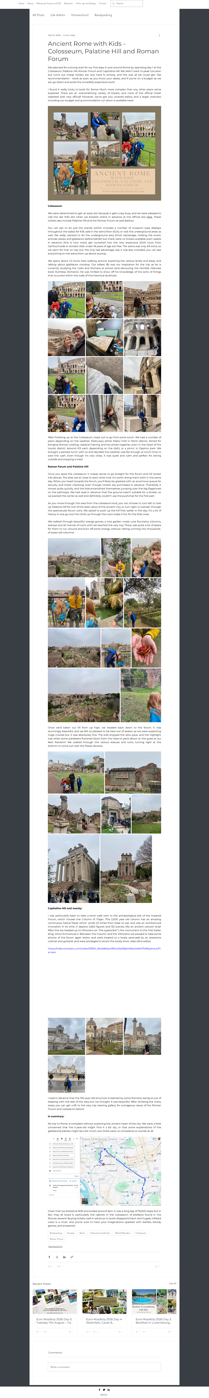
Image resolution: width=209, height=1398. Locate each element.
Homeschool (80, 15)
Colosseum (141, 1233)
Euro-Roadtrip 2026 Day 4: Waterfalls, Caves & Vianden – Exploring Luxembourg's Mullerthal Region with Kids (104, 1321)
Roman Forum (56, 1239)
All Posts (38, 15)
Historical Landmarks (100, 1233)
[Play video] (104, 978)
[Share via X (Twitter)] (56, 1257)
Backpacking (103, 15)
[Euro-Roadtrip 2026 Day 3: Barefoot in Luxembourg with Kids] (154, 1301)
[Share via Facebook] (49, 1257)
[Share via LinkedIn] (64, 1257)
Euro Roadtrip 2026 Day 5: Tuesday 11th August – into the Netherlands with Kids (54, 1321)
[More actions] (159, 35)
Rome (82, 1233)
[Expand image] (66, 299)
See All (172, 1283)
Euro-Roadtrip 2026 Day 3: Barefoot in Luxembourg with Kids (154, 1321)
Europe (70, 1233)
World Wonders (122, 1233)
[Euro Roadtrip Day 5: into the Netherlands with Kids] (55, 1301)
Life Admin (57, 15)
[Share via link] (71, 1257)
